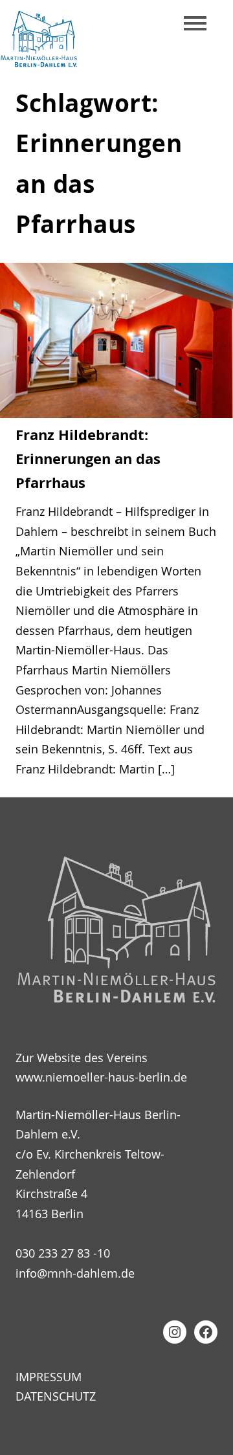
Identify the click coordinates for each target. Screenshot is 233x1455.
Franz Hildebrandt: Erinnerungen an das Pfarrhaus (88, 458)
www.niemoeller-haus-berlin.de (101, 1077)
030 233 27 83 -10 (63, 1253)
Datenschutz (56, 1396)
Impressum (49, 1376)
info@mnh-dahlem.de (75, 1273)
